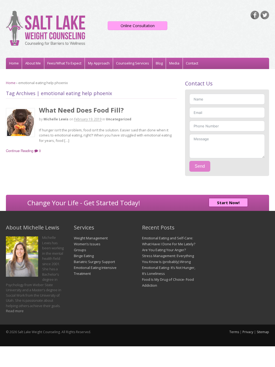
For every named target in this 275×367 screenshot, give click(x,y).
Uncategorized (118, 119)
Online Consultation (138, 25)
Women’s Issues (87, 244)
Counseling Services (132, 63)
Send (200, 166)
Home (14, 63)
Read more (15, 310)
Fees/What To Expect (64, 63)
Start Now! (228, 202)
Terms (234, 332)
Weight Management (91, 238)
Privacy (248, 332)
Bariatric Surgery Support (94, 261)
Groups (80, 249)
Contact (192, 63)
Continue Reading (19, 150)
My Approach (99, 63)
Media (174, 63)
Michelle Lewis (56, 119)
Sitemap (263, 332)
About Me (33, 63)
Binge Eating (84, 255)
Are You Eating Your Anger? (164, 249)
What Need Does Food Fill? (81, 110)
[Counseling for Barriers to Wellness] (45, 43)
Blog (159, 63)
